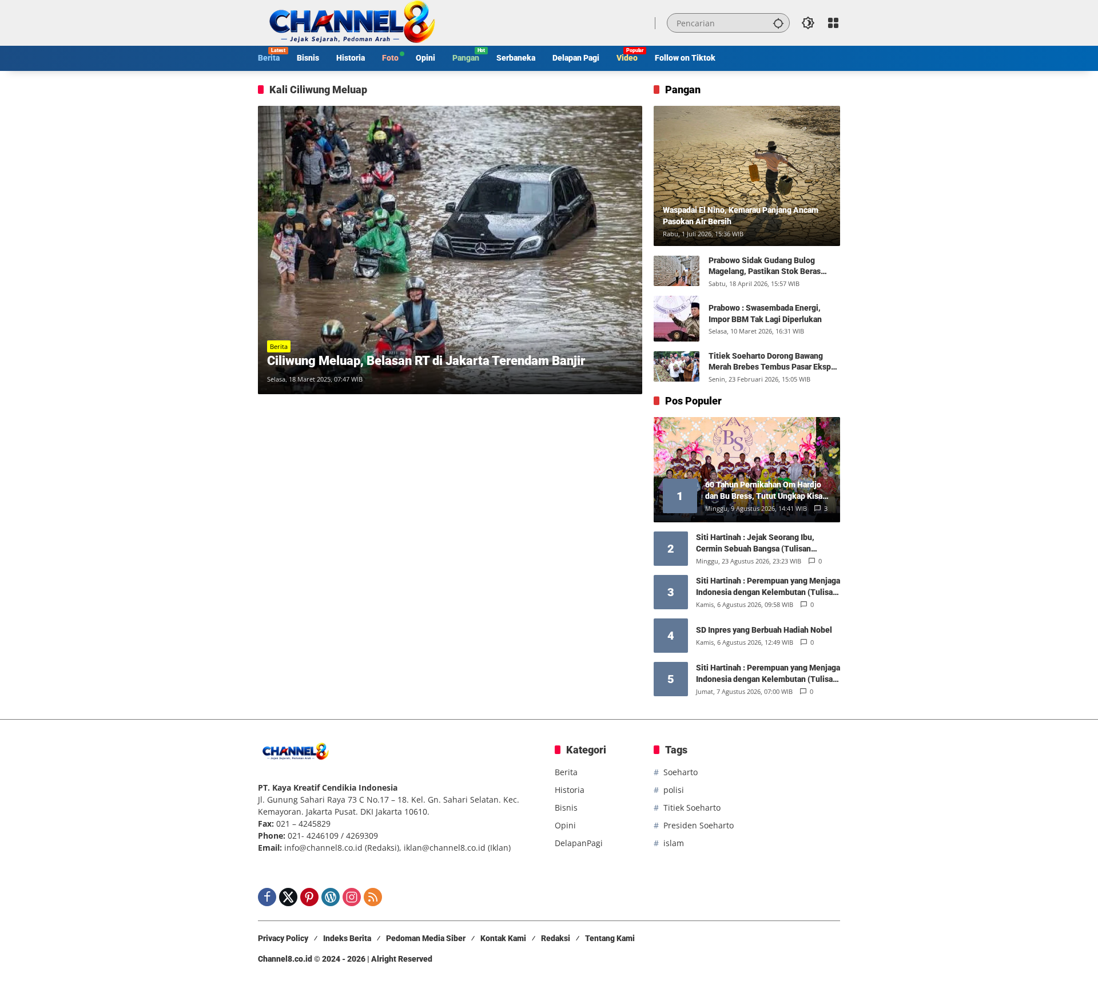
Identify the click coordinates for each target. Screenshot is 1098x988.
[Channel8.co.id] (349, 22)
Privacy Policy (283, 938)
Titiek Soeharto (692, 807)
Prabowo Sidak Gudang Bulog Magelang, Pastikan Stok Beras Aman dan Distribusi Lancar (765, 266)
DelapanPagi (579, 843)
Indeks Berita (347, 938)
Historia (569, 789)
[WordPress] (330, 897)
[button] (778, 23)
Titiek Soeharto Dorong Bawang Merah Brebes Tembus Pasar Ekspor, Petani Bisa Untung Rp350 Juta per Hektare (774, 362)
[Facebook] (267, 897)
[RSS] (373, 897)
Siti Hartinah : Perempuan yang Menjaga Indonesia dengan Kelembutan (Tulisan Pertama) (768, 587)
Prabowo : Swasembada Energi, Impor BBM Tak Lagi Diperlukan (765, 313)
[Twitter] (288, 897)
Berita (279, 346)
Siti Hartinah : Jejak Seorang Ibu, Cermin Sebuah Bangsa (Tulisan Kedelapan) (755, 543)
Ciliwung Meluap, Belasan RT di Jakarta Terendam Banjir (426, 361)
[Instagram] (352, 897)
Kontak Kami (503, 938)
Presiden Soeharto (698, 825)
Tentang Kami (610, 938)
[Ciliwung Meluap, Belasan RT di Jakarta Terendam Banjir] (450, 250)
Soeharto (680, 772)
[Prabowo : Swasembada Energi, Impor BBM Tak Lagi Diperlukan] (676, 319)
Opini (565, 825)
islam (673, 843)
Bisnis (566, 807)
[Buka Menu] (833, 23)
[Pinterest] (309, 897)
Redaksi (555, 938)
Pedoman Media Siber (426, 938)
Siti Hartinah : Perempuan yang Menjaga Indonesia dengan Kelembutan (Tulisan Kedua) (768, 674)
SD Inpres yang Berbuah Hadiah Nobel (764, 629)
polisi (673, 789)
